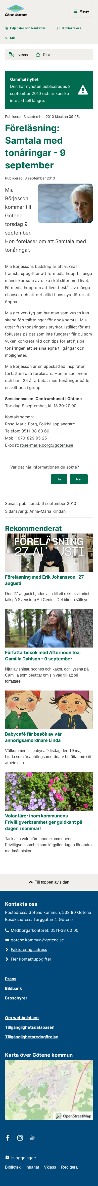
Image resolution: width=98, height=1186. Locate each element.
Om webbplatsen (22, 1017)
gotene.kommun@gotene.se (37, 939)
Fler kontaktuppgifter (31, 959)
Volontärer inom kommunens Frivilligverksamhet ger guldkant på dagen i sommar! (43, 822)
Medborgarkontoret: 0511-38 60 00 (44, 930)
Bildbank (13, 988)
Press (10, 978)
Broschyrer (16, 997)
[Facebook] (8, 1138)
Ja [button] (59, 479)
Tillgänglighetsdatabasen (30, 1027)
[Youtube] (33, 1138)
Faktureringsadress (29, 949)
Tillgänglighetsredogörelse (31, 1036)
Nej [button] (78, 479)
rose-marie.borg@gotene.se (46, 445)
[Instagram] (21, 1138)
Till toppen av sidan (52, 882)
